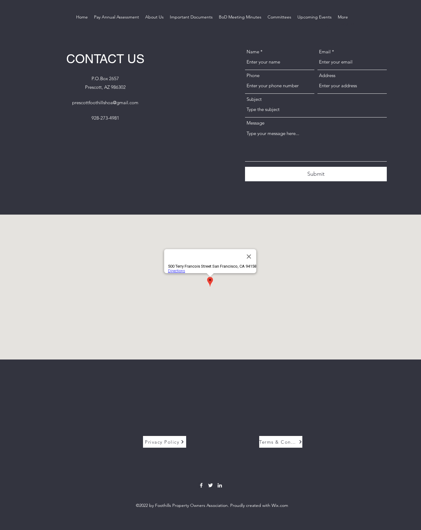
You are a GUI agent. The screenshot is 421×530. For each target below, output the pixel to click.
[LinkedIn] (220, 485)
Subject (254, 99)
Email (325, 51)
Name (253, 51)
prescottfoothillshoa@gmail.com (105, 102)
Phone (253, 75)
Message (255, 123)
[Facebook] (201, 485)
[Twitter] (210, 485)
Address (327, 75)
